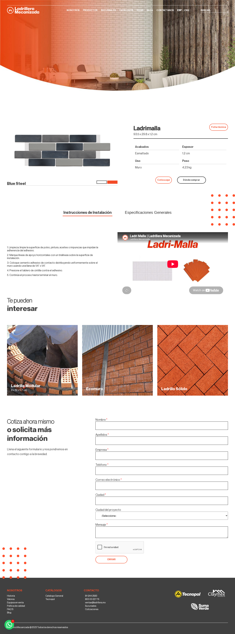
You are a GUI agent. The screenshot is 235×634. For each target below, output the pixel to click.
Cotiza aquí (163, 180)
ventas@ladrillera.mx (95, 602)
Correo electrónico (108, 479)
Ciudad (100, 494)
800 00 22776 (92, 599)
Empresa (101, 449)
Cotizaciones (91, 609)
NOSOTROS (73, 10)
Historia (11, 596)
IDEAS (140, 10)
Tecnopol (50, 599)
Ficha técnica (218, 127)
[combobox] (161, 516)
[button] (111, 559)
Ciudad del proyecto (108, 509)
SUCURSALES (108, 10)
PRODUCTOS (90, 10)
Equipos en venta (15, 602)
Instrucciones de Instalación (87, 212)
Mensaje (101, 524)
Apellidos (102, 434)
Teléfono (101, 464)
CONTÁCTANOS (165, 10)
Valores (11, 599)
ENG (186, 10)
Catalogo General (54, 596)
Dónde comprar (191, 180)
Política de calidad (16, 606)
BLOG (150, 10)
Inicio (202, 98)
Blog (9, 612)
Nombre (101, 419)
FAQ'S (10, 609)
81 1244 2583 (91, 596)
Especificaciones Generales (148, 212)
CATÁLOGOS (126, 10)
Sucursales (90, 606)
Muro (210, 98)
